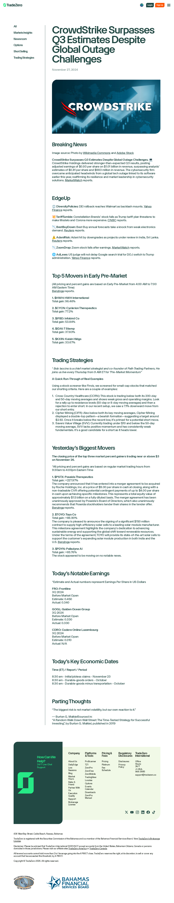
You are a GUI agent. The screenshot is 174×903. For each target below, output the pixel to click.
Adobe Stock (125, 153)
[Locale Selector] (141, 5)
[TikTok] (153, 812)
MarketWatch (73, 180)
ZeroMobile (90, 774)
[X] (126, 812)
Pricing (105, 761)
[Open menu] (169, 5)
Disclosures (123, 761)
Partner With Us (74, 789)
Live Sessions (72, 769)
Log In (149, 5)
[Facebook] (148, 812)
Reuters (69, 230)
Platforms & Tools (90, 754)
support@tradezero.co (145, 775)
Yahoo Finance (81, 258)
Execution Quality (72, 794)
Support (72, 799)
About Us (72, 761)
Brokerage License (73, 803)
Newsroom (20, 39)
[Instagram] (137, 812)
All (15, 26)
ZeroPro (89, 767)
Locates (88, 780)
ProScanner (90, 761)
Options (18, 45)
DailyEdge (73, 764)
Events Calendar (89, 787)
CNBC (112, 220)
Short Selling (21, 51)
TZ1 (86, 764)
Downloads (90, 792)
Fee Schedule (106, 769)
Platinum (106, 764)
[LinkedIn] (142, 812)
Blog (70, 773)
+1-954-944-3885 (140, 770)
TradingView (90, 777)
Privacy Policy (122, 765)
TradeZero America (77, 848)
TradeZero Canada (98, 848)
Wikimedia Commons (96, 153)
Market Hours (71, 777)
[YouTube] (132, 812)
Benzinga (58, 291)
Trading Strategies (24, 57)
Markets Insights (23, 32)
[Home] (12, 5)
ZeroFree (89, 771)
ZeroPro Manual (89, 796)
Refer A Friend (71, 783)
